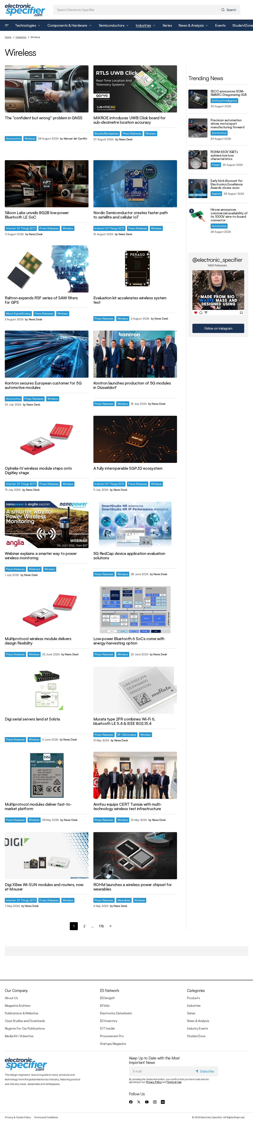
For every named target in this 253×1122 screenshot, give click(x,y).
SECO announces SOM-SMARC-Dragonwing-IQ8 (229, 93)
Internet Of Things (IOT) (21, 228)
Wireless (30, 138)
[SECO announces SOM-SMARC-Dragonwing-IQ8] (197, 99)
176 (101, 926)
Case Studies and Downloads (25, 1021)
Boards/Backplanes (107, 133)
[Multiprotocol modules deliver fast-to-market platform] (47, 775)
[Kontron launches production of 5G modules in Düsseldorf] (135, 354)
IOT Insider (107, 1028)
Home (8, 37)
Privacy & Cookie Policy (18, 1117)
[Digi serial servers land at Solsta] (47, 690)
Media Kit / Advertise (19, 1036)
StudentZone (196, 1036)
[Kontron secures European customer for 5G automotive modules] (47, 354)
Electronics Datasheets (116, 1013)
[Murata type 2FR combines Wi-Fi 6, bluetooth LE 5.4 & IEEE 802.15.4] (135, 690)
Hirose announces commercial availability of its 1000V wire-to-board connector (229, 215)
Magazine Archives (17, 1006)
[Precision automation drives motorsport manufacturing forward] (197, 128)
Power (216, 164)
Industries (21, 37)
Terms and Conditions (46, 1117)
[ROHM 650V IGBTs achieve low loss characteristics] (197, 159)
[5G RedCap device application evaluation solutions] (135, 524)
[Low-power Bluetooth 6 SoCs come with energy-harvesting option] (135, 609)
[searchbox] (136, 10)
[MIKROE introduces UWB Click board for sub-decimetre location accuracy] (135, 88)
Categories (196, 990)
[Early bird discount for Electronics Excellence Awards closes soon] (197, 188)
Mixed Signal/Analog (18, 313)
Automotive (13, 138)
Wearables (124, 900)
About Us (11, 998)
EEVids (104, 1006)
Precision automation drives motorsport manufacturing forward (227, 123)
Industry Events (197, 1028)
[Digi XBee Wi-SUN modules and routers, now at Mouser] (47, 855)
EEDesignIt (107, 998)
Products (193, 998)
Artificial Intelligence (224, 100)
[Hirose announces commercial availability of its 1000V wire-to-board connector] (197, 217)
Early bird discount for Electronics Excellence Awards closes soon (227, 184)
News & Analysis (198, 1021)
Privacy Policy (154, 1082)
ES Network (109, 990)
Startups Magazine (113, 1044)
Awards (216, 193)
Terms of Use (174, 1082)
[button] (7, 25)
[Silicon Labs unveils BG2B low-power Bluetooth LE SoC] (47, 183)
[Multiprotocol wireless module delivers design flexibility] (47, 609)
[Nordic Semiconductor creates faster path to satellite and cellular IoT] (135, 183)
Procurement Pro (112, 1036)
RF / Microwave (126, 734)
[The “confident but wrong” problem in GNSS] (47, 88)
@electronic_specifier (217, 259)
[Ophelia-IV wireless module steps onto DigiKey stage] (47, 439)
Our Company (16, 990)
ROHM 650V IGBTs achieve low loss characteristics (224, 155)
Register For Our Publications (25, 1028)
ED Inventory (108, 1021)
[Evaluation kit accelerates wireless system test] (135, 268)
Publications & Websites (21, 1013)
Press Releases (132, 133)
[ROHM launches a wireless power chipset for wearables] (135, 855)
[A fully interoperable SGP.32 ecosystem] (135, 439)
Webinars (34, 569)
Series (191, 1013)
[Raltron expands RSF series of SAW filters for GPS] (47, 268)
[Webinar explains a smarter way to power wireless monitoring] (47, 524)
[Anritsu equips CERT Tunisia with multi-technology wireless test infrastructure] (135, 775)
